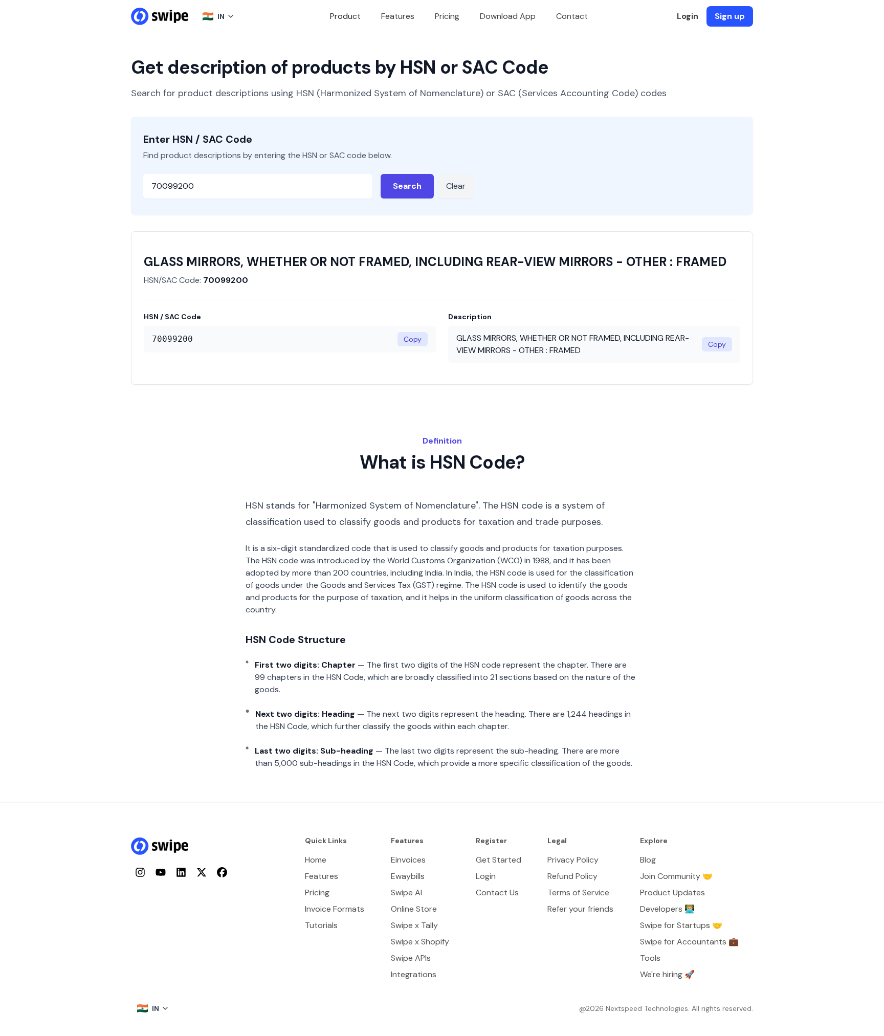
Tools (650, 958)
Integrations (413, 974)
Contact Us (497, 892)
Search (407, 186)
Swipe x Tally (414, 925)
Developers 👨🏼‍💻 (667, 908)
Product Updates (672, 892)
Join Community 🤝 (676, 876)
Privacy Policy (573, 859)
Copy (413, 339)
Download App (508, 16)
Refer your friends (580, 908)
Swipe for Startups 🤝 (681, 925)
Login (687, 16)
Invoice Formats (334, 908)
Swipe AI (406, 892)
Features (397, 16)
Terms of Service (578, 892)
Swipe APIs (411, 958)
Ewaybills (408, 876)
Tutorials (321, 925)
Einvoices (408, 859)
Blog (648, 859)
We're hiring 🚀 (667, 974)
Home (315, 859)
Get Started (498, 859)
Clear (456, 186)
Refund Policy (572, 876)
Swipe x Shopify (420, 941)
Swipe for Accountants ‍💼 (689, 941)
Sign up (730, 16)
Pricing (447, 16)
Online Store (414, 908)
